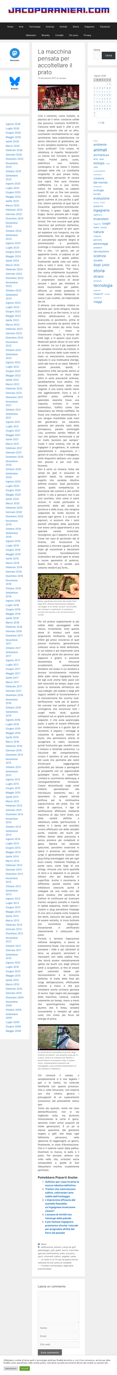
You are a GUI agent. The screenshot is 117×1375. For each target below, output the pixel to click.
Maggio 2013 (13, 911)
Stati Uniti (101, 265)
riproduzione (101, 251)
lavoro (65, 1250)
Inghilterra (97, 215)
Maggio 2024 (13, 256)
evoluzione (101, 198)
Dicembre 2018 (14, 576)
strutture (97, 281)
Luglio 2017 (12, 664)
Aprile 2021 (12, 439)
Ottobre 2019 (13, 528)
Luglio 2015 (12, 783)
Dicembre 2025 (14, 158)
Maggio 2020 (13, 494)
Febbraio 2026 (14, 150)
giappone (98, 206)
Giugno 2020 (13, 490)
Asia (101, 159)
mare (96, 227)
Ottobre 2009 (13, 1009)
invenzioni (100, 219)
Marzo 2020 (13, 503)
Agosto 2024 (13, 243)
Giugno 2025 (13, 192)
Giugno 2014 (13, 847)
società (98, 260)
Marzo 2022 (12, 384)
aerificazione (47, 1247)
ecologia (98, 190)
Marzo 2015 (12, 801)
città (95, 167)
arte (95, 159)
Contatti (59, 35)
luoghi (106, 223)
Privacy (87, 35)
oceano (97, 236)
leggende (97, 224)
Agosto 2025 (13, 183)
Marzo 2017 (12, 682)
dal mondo (100, 182)
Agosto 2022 (13, 362)
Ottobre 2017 (13, 648)
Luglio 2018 (12, 605)
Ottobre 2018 (13, 588)
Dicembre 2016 (14, 695)
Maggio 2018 (13, 613)
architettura (101, 155)
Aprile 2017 (12, 677)
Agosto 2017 (13, 660)
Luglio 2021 (12, 426)
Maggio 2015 (13, 792)
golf (52, 1250)
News (44, 1244)
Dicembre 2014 (14, 814)
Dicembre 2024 (14, 218)
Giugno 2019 (13, 549)
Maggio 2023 (13, 315)
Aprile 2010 (12, 980)
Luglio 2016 (12, 724)
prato (62, 1253)
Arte (21, 26)
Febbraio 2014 (14, 865)
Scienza (50, 26)
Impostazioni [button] (10, 1368)
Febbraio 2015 (14, 805)
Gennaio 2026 (14, 154)
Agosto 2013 (13, 898)
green (58, 1250)
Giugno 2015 (13, 788)
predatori (97, 247)
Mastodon (31, 35)
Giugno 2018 (13, 609)
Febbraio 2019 (14, 567)
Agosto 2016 (13, 719)
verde (73, 1256)
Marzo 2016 (12, 741)
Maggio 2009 (13, 1030)
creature (98, 178)
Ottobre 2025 (13, 171)
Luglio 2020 (12, 486)
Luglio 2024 (12, 247)
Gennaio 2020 (14, 512)
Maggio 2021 (13, 435)
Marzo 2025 (12, 205)
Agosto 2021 (13, 422)
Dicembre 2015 (14, 754)
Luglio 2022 (12, 366)
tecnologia (102, 285)
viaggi (97, 301)
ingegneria (101, 210)
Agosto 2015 (13, 779)
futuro (102, 203)
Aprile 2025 (12, 201)
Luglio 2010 (12, 966)
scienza (99, 256)
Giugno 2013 (13, 907)
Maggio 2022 (13, 375)
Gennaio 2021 (14, 452)
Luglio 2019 (12, 545)
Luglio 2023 (12, 307)
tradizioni (97, 290)
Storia (76, 26)
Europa (97, 194)
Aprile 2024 (12, 260)
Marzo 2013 (12, 920)
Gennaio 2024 (14, 273)
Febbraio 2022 (14, 388)
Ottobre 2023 (13, 290)
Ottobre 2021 (13, 409)
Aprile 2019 (12, 558)
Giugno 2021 (13, 430)
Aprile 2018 (12, 618)
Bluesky (46, 35)
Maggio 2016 (13, 733)
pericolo (97, 239)
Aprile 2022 (12, 379)
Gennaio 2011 (13, 950)
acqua (95, 141)
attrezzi (57, 1247)
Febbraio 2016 (14, 746)
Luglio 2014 (12, 843)
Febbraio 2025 (14, 209)
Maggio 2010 (13, 975)
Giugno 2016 (13, 728)
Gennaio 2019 (14, 571)
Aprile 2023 (12, 320)
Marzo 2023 (13, 324)
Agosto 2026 (13, 124)
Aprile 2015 (12, 796)
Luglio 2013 (12, 903)
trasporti (98, 293)
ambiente (100, 144)
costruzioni (97, 175)
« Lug (101, 122)
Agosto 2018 (13, 600)
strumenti (48, 1256)
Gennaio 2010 (14, 993)
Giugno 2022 (13, 371)
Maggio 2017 (13, 673)
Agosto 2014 (13, 839)
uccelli (107, 294)
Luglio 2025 (12, 188)
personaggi (100, 243)
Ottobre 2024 (13, 230)
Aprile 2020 (12, 499)
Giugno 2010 (13, 971)
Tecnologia (34, 26)
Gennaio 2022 (14, 393)
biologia (98, 163)
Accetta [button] (24, 1368)
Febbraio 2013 (14, 924)
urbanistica (97, 298)
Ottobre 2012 (13, 945)
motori (103, 227)
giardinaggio (44, 1250)
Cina (108, 163)
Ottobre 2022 (13, 350)
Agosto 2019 (13, 541)
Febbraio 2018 (14, 626)
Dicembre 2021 (14, 397)
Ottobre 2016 (13, 707)
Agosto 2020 (13, 481)
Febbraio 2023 (14, 328)
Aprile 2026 (12, 141)
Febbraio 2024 (14, 269)
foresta (96, 203)
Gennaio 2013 (14, 929)
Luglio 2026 (12, 128)
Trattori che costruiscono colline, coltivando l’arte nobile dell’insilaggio (60, 1193)
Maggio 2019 (13, 554)
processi (70, 1253)
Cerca (96, 49)
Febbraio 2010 (14, 988)
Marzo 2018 (12, 622)
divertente (97, 186)
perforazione (53, 1253)
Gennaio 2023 (14, 333)
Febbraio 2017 (14, 686)
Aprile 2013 (12, 916)
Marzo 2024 (13, 265)
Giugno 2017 (13, 669)
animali (100, 149)
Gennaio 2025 (14, 214)
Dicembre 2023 (14, 278)
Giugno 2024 (13, 251)
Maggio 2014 (13, 852)
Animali (63, 26)
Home (10, 26)
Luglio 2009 (12, 1022)
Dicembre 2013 (14, 873)
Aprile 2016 (12, 737)
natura (98, 232)
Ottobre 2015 (13, 767)
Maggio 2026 (13, 137)
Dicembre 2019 (14, 516)
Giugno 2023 (13, 311)
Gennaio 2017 (14, 690)
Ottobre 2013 (13, 886)
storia (99, 270)
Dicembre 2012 (14, 933)
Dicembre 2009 (15, 997)
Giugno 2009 (13, 1026)
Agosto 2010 (13, 962)
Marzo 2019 (12, 563)
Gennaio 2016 (14, 750)
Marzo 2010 (12, 984)
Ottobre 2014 (13, 826)
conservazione (99, 171)
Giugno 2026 (13, 132)
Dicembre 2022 (14, 337)
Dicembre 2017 (14, 635)
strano (98, 276)
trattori (57, 1256)
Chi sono (73, 35)
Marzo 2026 (13, 145)
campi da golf (68, 1247)
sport (40, 1256)
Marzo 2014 (12, 860)
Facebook (105, 26)
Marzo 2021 (12, 443)
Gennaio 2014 (14, 869)
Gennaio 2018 (14, 631)
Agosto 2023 (13, 302)
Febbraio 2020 (14, 507)
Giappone (89, 26)
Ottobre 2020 (13, 469)
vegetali (65, 1256)
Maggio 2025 (13, 196)
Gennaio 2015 (14, 810)
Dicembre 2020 (14, 456)
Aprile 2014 (12, 856)
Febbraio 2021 (14, 448)
